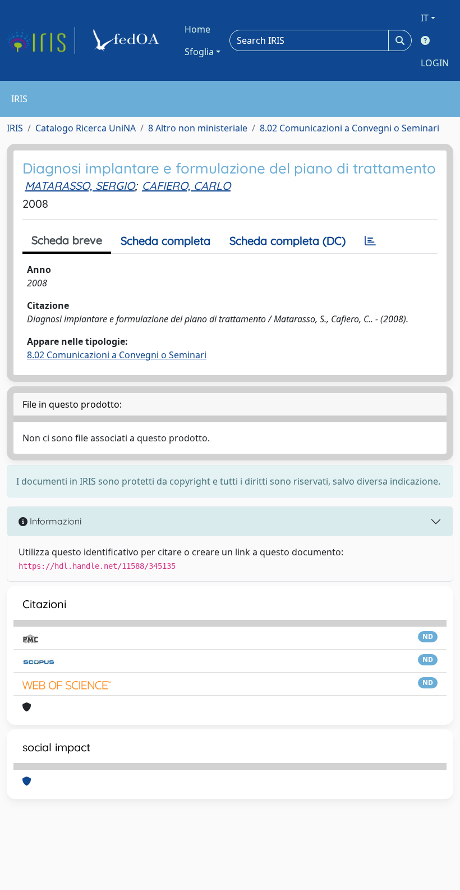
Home (197, 29)
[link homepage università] (128, 40)
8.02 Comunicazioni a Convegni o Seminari (349, 128)
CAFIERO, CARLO (186, 186)
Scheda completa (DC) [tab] (287, 241)
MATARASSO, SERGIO (80, 186)
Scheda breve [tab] (66, 240)
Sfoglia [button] (199, 51)
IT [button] (425, 18)
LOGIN (435, 63)
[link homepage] (41, 40)
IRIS (15, 128)
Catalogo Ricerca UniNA (85, 128)
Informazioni (54, 521)
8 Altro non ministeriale (197, 128)
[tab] (370, 241)
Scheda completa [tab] (165, 241)
